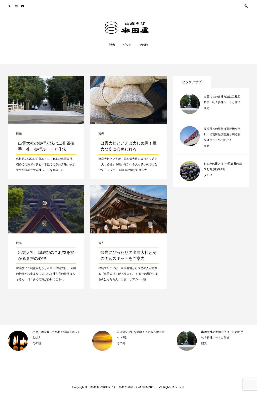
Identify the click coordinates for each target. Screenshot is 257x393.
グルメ (127, 44)
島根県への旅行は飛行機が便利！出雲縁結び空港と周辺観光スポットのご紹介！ (222, 134)
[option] (44, 341)
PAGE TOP (247, 377)
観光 (112, 44)
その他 (143, 44)
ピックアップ (191, 82)
